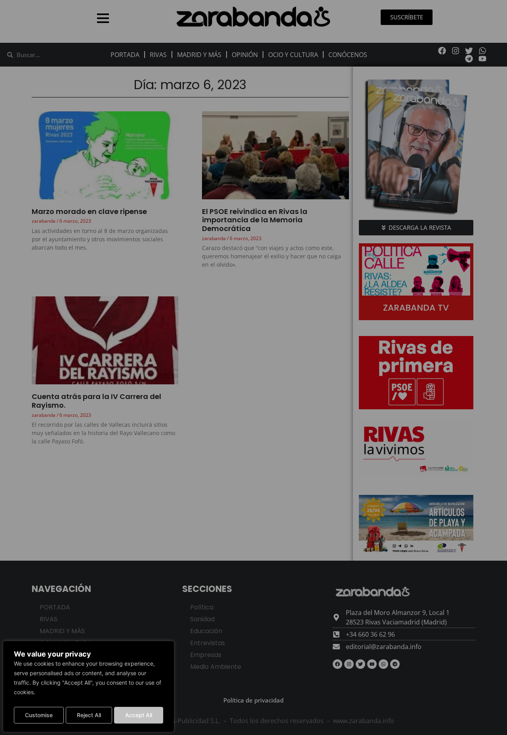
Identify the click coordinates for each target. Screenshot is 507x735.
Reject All (89, 715)
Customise (39, 715)
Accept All (138, 715)
